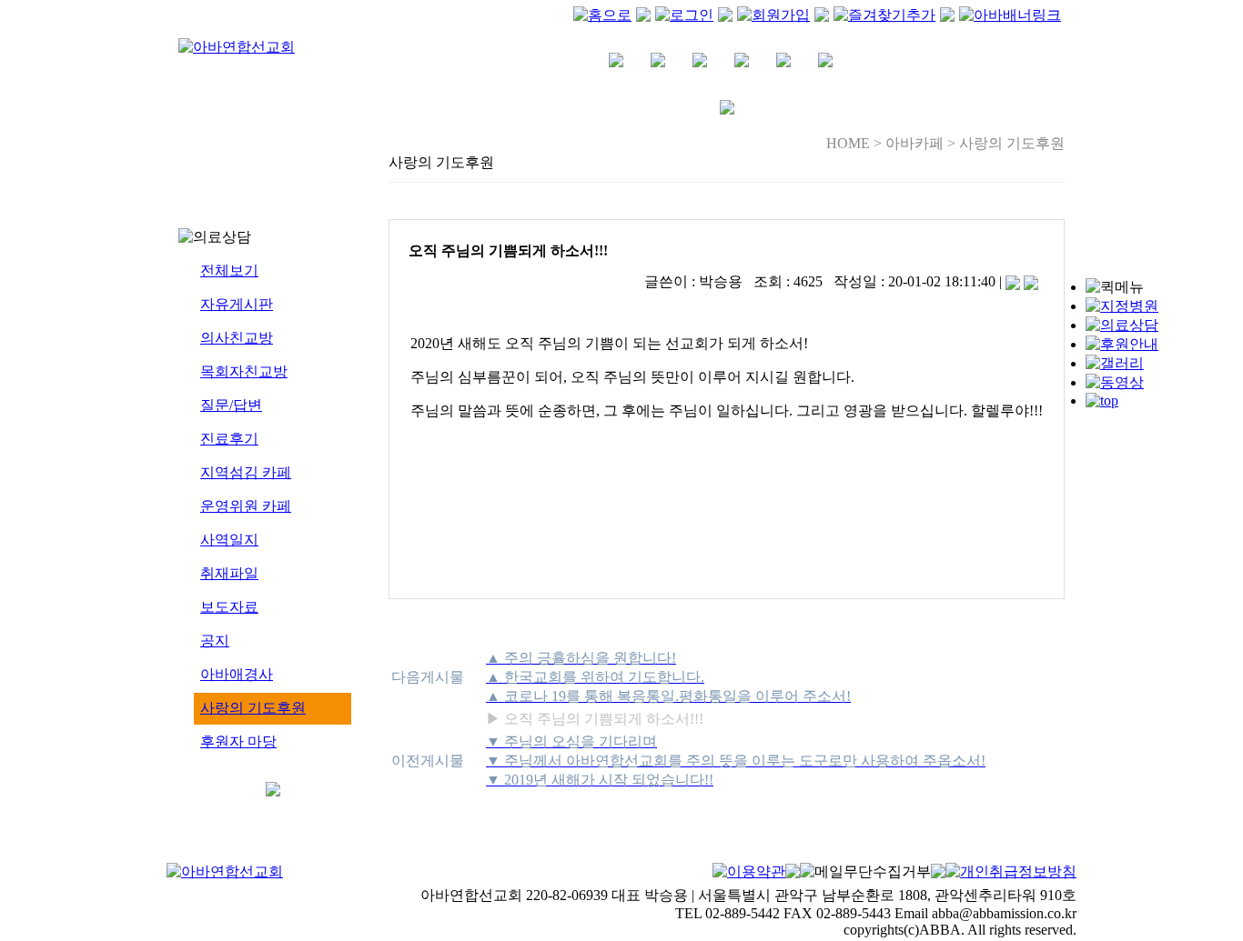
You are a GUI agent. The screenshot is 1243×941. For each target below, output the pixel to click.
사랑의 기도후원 (253, 708)
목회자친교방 (244, 371)
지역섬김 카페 (245, 472)
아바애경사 (236, 674)
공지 (214, 640)
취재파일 (229, 573)
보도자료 (229, 607)
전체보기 (229, 270)
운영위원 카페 (245, 506)
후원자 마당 (238, 741)
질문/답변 (231, 405)
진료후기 (229, 438)
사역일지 (229, 539)
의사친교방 (236, 337)
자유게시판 (236, 304)
